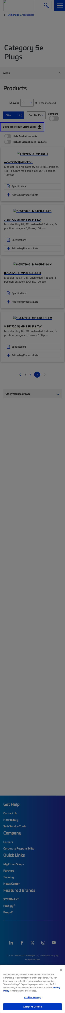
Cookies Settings (32, 997)
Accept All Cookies (32, 1006)
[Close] (61, 969)
